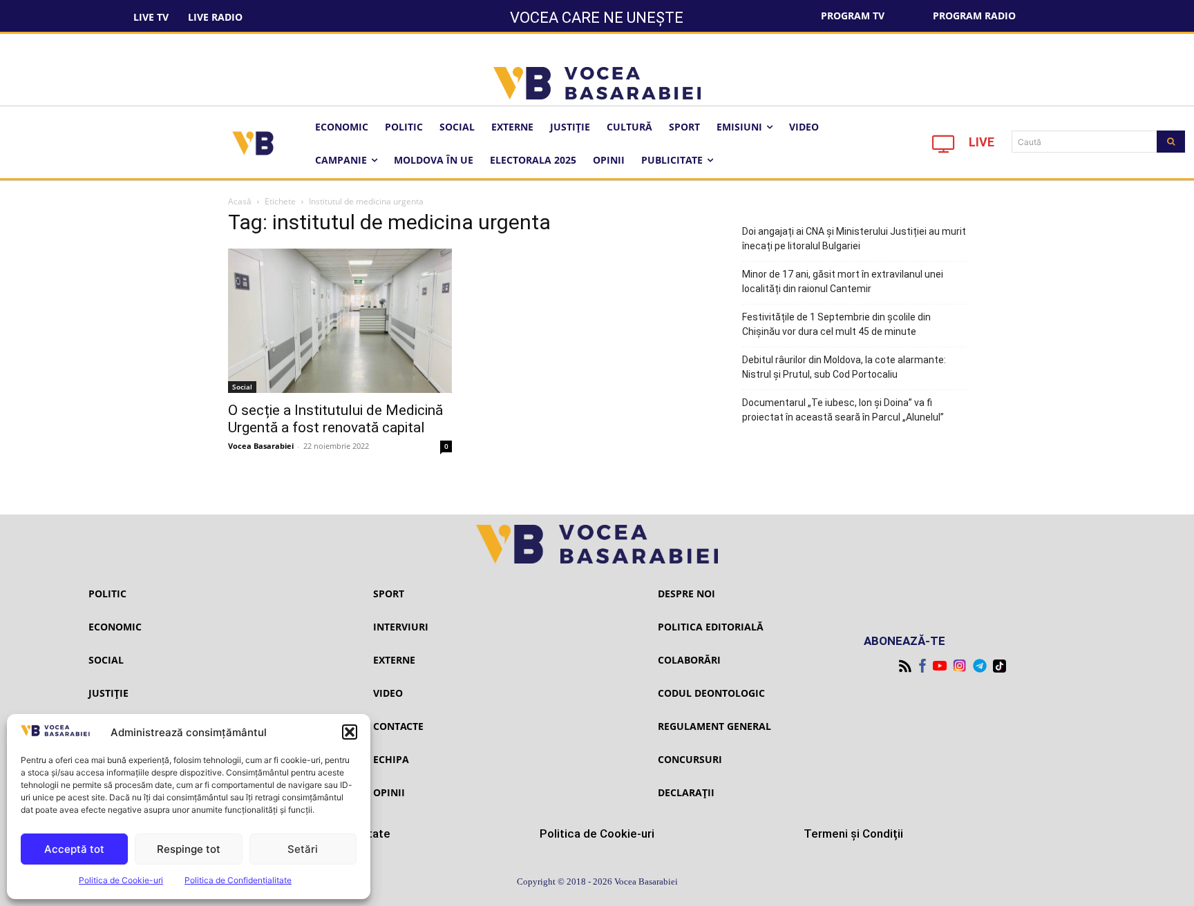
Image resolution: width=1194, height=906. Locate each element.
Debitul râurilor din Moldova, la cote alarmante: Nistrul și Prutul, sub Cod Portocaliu (844, 367)
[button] (350, 732)
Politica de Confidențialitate (238, 880)
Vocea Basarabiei (261, 446)
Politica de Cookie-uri (121, 880)
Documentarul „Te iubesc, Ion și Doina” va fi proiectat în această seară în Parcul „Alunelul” (843, 410)
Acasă (240, 201)
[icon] (943, 147)
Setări (302, 849)
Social (242, 387)
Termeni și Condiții (853, 833)
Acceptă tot (74, 849)
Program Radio (974, 15)
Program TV (852, 15)
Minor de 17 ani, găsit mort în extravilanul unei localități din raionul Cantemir (842, 281)
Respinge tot (188, 849)
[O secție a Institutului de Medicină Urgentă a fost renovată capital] (340, 321)
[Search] (1171, 142)
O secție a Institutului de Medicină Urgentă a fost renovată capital (335, 419)
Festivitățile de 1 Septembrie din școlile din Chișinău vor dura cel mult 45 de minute (836, 324)
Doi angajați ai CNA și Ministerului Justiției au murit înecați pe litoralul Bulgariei (854, 238)
